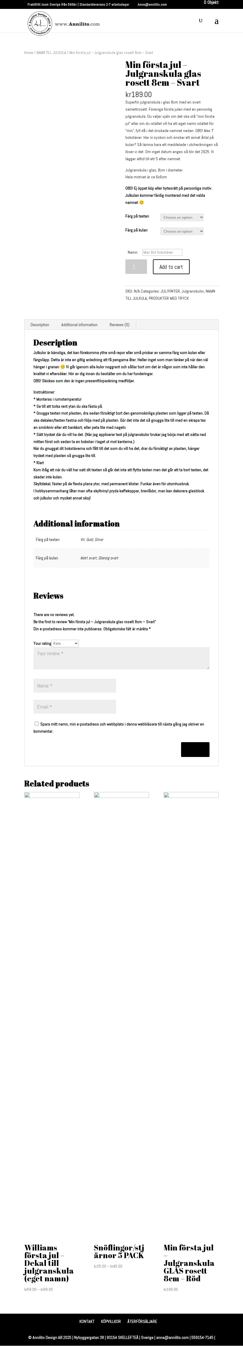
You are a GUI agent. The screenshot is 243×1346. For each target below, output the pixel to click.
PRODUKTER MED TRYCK (169, 298)
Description (40, 324)
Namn (133, 252)
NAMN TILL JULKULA (51, 52)
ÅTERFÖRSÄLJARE (142, 1321)
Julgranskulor (193, 291)
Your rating (42, 643)
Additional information (79, 324)
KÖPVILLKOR (111, 1321)
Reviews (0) (120, 324)
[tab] (40, 325)
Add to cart (171, 267)
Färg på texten (137, 216)
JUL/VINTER (170, 291)
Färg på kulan (136, 230)
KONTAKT (87, 1321)
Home (28, 52)
